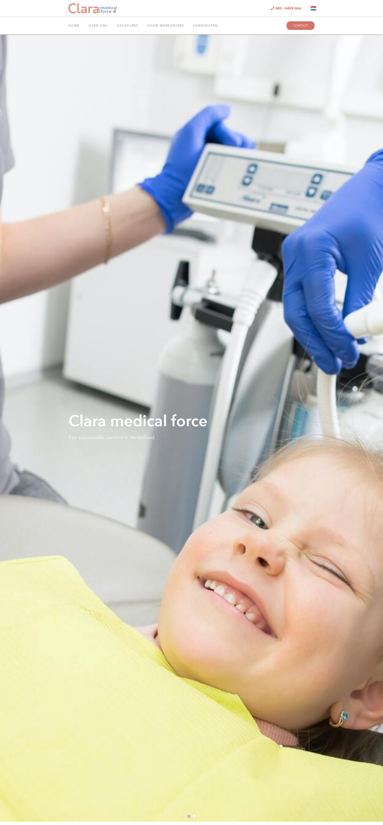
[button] (189, 816)
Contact (300, 25)
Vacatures (128, 25)
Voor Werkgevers (165, 25)
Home (74, 25)
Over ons (98, 25)
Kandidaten (205, 25)
